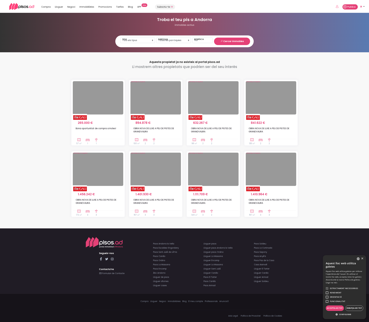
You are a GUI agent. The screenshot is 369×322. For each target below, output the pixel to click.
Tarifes (120, 6)
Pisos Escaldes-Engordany (166, 248)
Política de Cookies (272, 316)
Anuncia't (224, 301)
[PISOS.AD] (18, 6)
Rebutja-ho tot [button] (354, 308)
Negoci (71, 6)
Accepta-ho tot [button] (335, 308)
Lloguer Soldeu (261, 281)
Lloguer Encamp (211, 260)
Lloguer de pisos (161, 277)
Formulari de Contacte (113, 273)
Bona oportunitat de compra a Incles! (96, 128)
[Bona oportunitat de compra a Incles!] (98, 97)
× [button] (362, 258)
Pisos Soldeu (260, 243)
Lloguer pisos (210, 243)
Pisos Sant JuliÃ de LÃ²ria (165, 252)
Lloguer (59, 6)
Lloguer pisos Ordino (214, 252)
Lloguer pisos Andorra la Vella (218, 248)
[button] (344, 314)
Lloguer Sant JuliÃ (212, 268)
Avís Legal (233, 316)
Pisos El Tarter (210, 277)
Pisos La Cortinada (263, 248)
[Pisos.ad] (104, 242)
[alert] (344, 287)
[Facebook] (101, 259)
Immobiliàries (87, 6)
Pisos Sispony (260, 252)
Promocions (105, 6)
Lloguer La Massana (213, 256)
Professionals (211, 301)
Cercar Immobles (233, 41)
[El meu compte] (338, 6)
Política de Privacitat (251, 316)
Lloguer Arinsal (261, 277)
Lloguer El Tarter (262, 268)
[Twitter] (107, 259)
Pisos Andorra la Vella (163, 243)
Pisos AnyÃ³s (260, 256)
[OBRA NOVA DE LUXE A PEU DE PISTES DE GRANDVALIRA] (155, 97)
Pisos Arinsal (209, 285)
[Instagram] (112, 259)
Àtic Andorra (159, 273)
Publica (351, 6)
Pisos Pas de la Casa (264, 260)
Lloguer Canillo (211, 273)
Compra (46, 6)
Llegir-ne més (331, 282)
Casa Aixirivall (260, 264)
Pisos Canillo (159, 256)
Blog (130, 6)
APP (140, 6)
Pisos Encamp (160, 268)
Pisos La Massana (161, 264)
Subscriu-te (164, 6)
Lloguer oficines (161, 281)
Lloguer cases (160, 285)
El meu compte (195, 301)
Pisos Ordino (159, 260)
